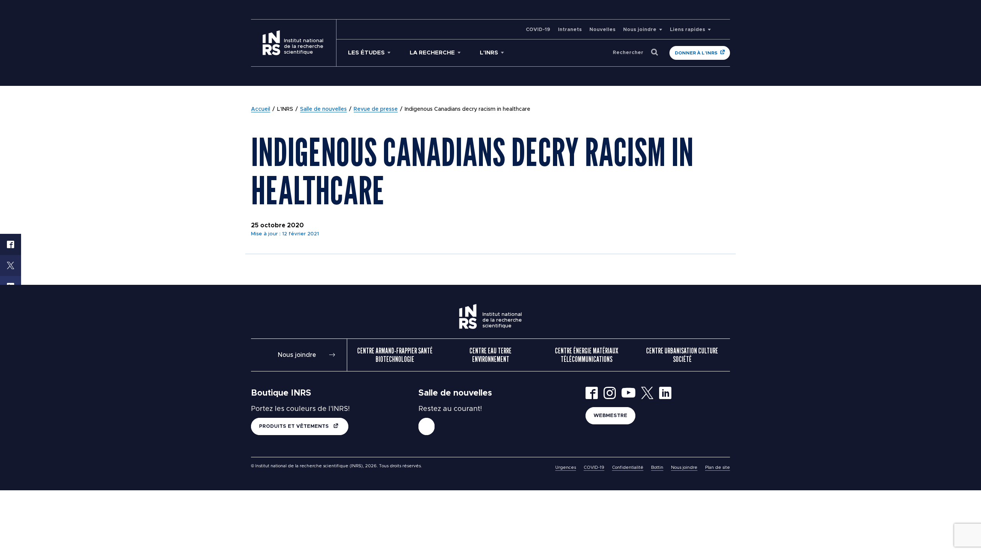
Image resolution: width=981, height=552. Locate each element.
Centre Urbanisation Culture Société (682, 355)
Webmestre (610, 415)
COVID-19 (538, 29)
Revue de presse (376, 109)
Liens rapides (687, 29)
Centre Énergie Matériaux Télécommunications (586, 355)
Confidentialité (627, 467)
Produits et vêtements (294, 426)
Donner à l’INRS (696, 53)
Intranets (570, 29)
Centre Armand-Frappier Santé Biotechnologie (395, 355)
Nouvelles (602, 29)
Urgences (565, 467)
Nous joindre (639, 29)
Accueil (260, 109)
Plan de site (717, 467)
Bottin (657, 467)
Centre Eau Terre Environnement (490, 355)
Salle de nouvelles (323, 109)
